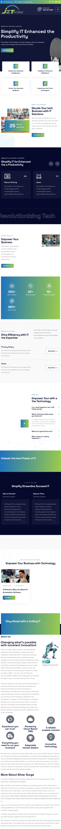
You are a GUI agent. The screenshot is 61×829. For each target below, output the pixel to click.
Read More (6, 50)
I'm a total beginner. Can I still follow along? (43, 408)
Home (6, 182)
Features (40, 182)
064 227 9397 (48, 10)
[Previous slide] (51, 163)
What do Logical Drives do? (42, 431)
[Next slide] (57, 163)
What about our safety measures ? (40, 437)
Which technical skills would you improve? (42, 415)
